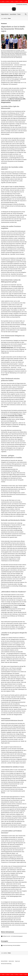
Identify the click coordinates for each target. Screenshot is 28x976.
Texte (19, 14)
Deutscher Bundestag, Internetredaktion (11, 945)
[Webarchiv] (14, 9)
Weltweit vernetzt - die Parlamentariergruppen (13, 936)
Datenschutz (11, 961)
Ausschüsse (13, 14)
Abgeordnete (5, 14)
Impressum (17, 961)
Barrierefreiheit (4, 961)
